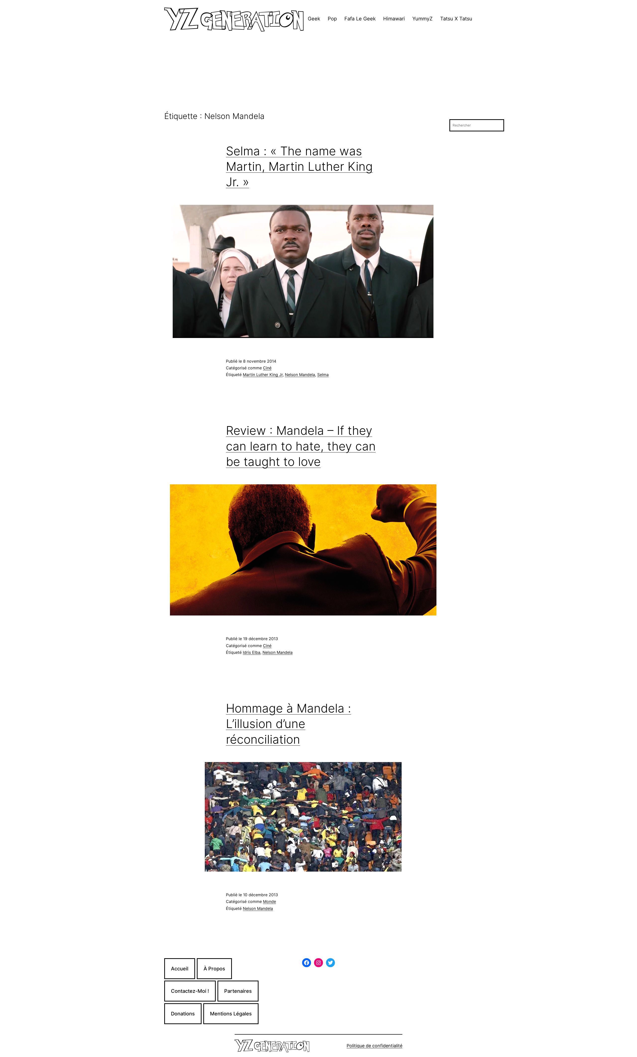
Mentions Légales (231, 1014)
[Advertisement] (318, 74)
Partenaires (238, 991)
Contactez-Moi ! (190, 991)
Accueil (179, 969)
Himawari (394, 19)
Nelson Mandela (300, 374)
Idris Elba (251, 652)
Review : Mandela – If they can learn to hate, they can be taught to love (301, 446)
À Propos (214, 969)
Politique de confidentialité (374, 1045)
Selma (323, 374)
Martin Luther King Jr (263, 374)
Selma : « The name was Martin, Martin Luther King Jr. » (299, 166)
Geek (314, 19)
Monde (269, 901)
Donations (183, 1014)
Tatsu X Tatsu (456, 19)
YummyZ (422, 19)
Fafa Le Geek (360, 19)
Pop (332, 19)
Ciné (267, 367)
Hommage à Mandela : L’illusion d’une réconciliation (288, 724)
